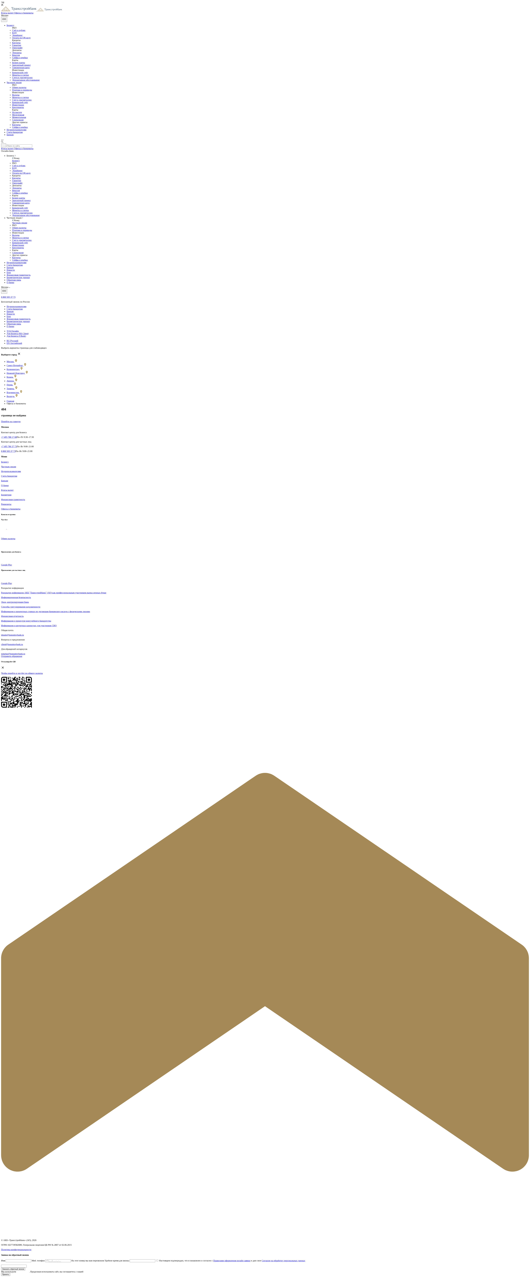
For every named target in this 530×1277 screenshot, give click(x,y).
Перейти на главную (11, 421)
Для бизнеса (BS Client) (18, 333)
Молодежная (18, 115)
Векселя (16, 55)
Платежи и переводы (22, 90)
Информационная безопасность (16, 597)
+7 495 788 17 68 (9, 437)
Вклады (15, 95)
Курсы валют (7, 490)
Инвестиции (18, 105)
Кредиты (16, 43)
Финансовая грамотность (19, 275)
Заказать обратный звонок (13, 1269)
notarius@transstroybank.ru (13, 654)
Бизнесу (10, 25)
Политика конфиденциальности (16, 1249)
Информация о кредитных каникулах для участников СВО (29, 625)
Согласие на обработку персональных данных (283, 1260)
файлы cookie (23, 1272)
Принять (5, 1274)
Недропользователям (16, 130)
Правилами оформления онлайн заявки (231, 1260)
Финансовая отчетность (12, 616)
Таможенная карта (21, 67)
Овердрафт (17, 48)
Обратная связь (14, 280)
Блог (9, 272)
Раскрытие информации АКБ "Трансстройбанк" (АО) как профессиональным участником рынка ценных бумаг (53, 593)
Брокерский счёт (20, 72)
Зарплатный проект (21, 65)
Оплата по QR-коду (21, 38)
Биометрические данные (18, 277)
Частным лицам (14, 82)
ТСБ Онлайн (13, 331)
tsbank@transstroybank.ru (12, 635)
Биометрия (6, 495)
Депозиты (17, 53)
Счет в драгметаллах (22, 100)
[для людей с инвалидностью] (4, 19)
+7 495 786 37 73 (9, 446)
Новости (11, 270)
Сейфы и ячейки (20, 57)
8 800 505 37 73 (8, 297)
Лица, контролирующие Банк (15, 602)
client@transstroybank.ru (12, 644)
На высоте (17, 112)
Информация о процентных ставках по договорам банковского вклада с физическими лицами (45, 611)
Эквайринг (17, 35)
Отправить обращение (11, 656)
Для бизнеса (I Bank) (16, 336)
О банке (10, 282)
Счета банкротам (15, 132)
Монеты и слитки (20, 75)
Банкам (10, 135)
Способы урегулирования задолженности (20, 607)
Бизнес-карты (18, 62)
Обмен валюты (19, 87)
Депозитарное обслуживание (26, 80)
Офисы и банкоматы (10, 509)
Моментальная (19, 117)
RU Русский (12, 341)
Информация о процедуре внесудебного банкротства (26, 621)
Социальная (17, 120)
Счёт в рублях (18, 30)
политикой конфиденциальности (99, 1272)
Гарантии (16, 45)
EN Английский (14, 343)
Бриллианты (18, 107)
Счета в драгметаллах (22, 77)
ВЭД (14, 33)
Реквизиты (6, 504)
